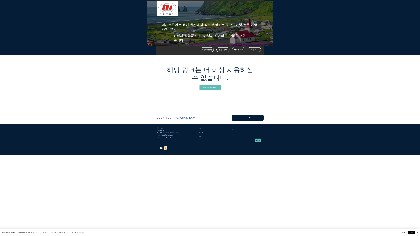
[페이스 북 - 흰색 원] (161, 148)
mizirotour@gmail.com (165, 135)
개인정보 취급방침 (78, 232)
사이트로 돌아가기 (210, 87)
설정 (403, 232)
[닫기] (417, 232)
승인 (411, 232)
